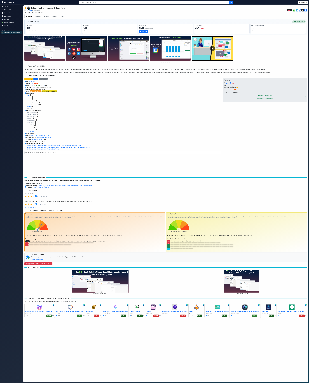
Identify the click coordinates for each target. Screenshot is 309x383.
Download (38, 16)
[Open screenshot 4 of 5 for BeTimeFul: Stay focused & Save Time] (170, 48)
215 (32, 83)
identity (29, 106)
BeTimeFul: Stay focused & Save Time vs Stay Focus (43, 149)
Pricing (6, 25)
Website (33, 135)
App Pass (6, 19)
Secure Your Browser (37, 259)
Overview (29, 16)
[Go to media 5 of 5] (170, 63)
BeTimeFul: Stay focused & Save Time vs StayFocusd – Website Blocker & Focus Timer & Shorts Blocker (58, 147)
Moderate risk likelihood (49, 91)
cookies (29, 99)
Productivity (37, 10)
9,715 (230, 82)
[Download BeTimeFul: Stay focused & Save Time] (165, 29)
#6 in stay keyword (229, 89)
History (6, 30)
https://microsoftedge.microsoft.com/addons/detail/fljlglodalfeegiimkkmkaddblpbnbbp (65, 185)
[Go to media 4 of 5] (168, 63)
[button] (303, 2)
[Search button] (231, 2)
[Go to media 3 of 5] (166, 63)
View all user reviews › (31, 207)
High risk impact (35, 91)
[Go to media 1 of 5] (162, 63)
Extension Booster (9, 22)
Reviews (54, 16)
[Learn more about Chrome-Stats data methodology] (45, 139)
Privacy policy (43, 135)
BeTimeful (29, 10)
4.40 (38, 85)
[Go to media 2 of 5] (164, 63)
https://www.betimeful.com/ (40, 187)
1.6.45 (33, 87)
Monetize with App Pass (265, 95)
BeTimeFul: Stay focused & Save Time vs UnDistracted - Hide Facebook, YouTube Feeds (54, 145)
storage (29, 97)
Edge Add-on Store (298, 21)
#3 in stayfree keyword (230, 87)
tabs (28, 95)
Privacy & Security (43, 79)
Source (46, 16)
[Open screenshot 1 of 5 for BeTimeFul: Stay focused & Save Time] (44, 48)
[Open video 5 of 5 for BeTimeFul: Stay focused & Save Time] (212, 48)
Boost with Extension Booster (265, 98)
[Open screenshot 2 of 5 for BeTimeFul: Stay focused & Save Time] (86, 48)
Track (37, 21)
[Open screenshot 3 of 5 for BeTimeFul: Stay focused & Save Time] (128, 48)
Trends (62, 16)
